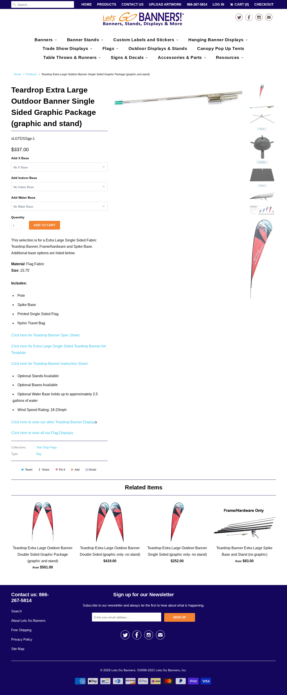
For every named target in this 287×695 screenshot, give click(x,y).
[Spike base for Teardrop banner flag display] (177, 98)
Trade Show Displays (65, 48)
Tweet (28, 469)
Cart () (241, 4)
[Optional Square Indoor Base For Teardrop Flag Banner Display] (177, 133)
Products (106, 4)
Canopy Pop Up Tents (220, 48)
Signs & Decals (127, 57)
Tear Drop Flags (46, 447)
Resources (227, 57)
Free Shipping (21, 630)
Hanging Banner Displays (216, 39)
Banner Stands (83, 39)
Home (86, 4)
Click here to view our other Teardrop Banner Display (53, 422)
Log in (218, 4)
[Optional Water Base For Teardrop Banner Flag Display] (177, 148)
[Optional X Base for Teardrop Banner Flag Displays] (177, 126)
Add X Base (20, 158)
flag (38, 454)
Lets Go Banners (123, 670)
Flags (108, 48)
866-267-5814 (197, 4)
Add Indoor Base (24, 178)
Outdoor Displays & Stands (157, 48)
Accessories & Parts (180, 57)
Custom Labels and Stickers (143, 39)
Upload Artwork (165, 4)
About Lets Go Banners (28, 620)
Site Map (17, 649)
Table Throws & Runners (70, 57)
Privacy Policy (21, 639)
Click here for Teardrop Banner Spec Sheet (45, 335)
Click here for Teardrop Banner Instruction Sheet (49, 364)
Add (77, 469)
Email (92, 469)
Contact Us (133, 4)
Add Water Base (23, 197)
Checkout (264, 4)
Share (45, 469)
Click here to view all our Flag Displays (42, 433)
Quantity (17, 217)
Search (16, 611)
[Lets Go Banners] (143, 20)
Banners (44, 39)
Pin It (62, 469)
